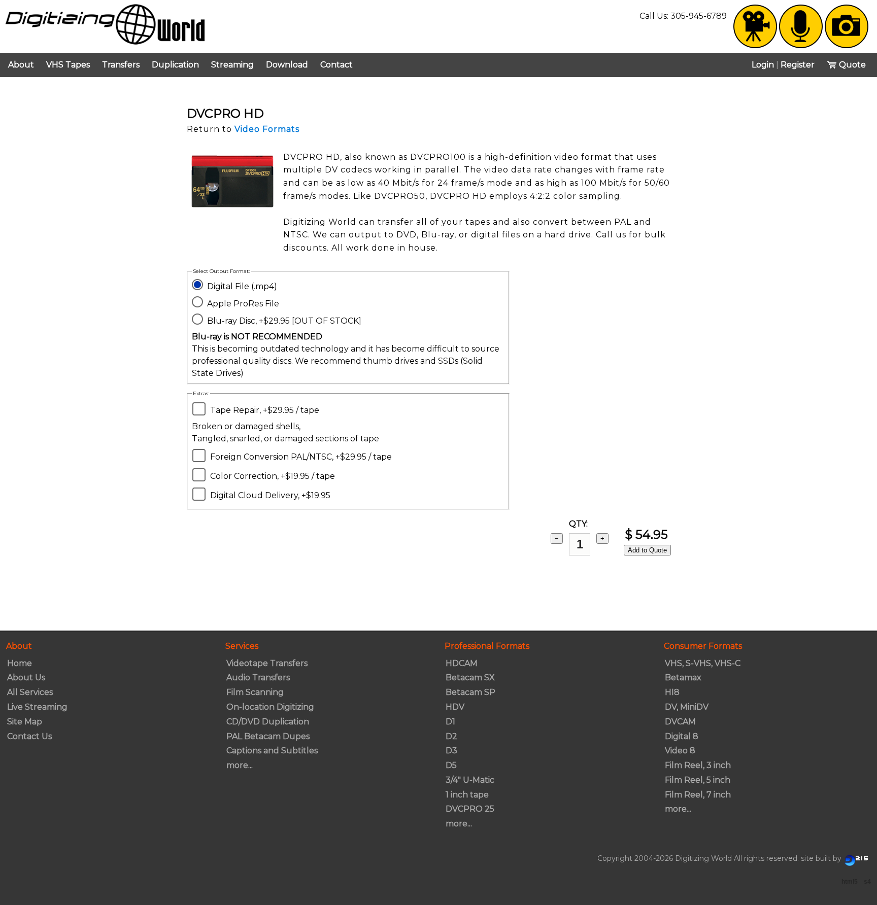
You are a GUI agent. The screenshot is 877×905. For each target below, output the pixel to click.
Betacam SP (470, 692)
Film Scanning (255, 692)
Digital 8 (681, 736)
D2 (451, 736)
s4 (867, 881)
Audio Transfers (258, 677)
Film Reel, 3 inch (698, 765)
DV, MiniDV (687, 707)
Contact (336, 64)
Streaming (232, 64)
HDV (455, 707)
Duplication (175, 64)
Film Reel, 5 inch (697, 780)
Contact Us (29, 736)
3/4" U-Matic (470, 780)
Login (763, 64)
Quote (851, 64)
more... (239, 765)
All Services (30, 692)
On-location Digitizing (270, 707)
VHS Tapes (68, 64)
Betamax (683, 677)
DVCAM (680, 721)
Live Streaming (37, 707)
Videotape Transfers (267, 663)
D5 (451, 765)
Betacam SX (470, 677)
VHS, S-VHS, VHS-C (702, 663)
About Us (26, 677)
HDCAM (462, 663)
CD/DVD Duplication (267, 721)
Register (798, 64)
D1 (450, 721)
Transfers (121, 64)
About (21, 64)
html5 (849, 881)
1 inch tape (467, 794)
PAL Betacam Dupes (268, 736)
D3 (451, 750)
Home (19, 663)
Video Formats (266, 129)
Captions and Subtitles (272, 750)
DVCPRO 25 (470, 809)
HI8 (672, 692)
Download (287, 64)
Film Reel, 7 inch (698, 794)
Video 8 (680, 750)
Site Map (24, 721)
